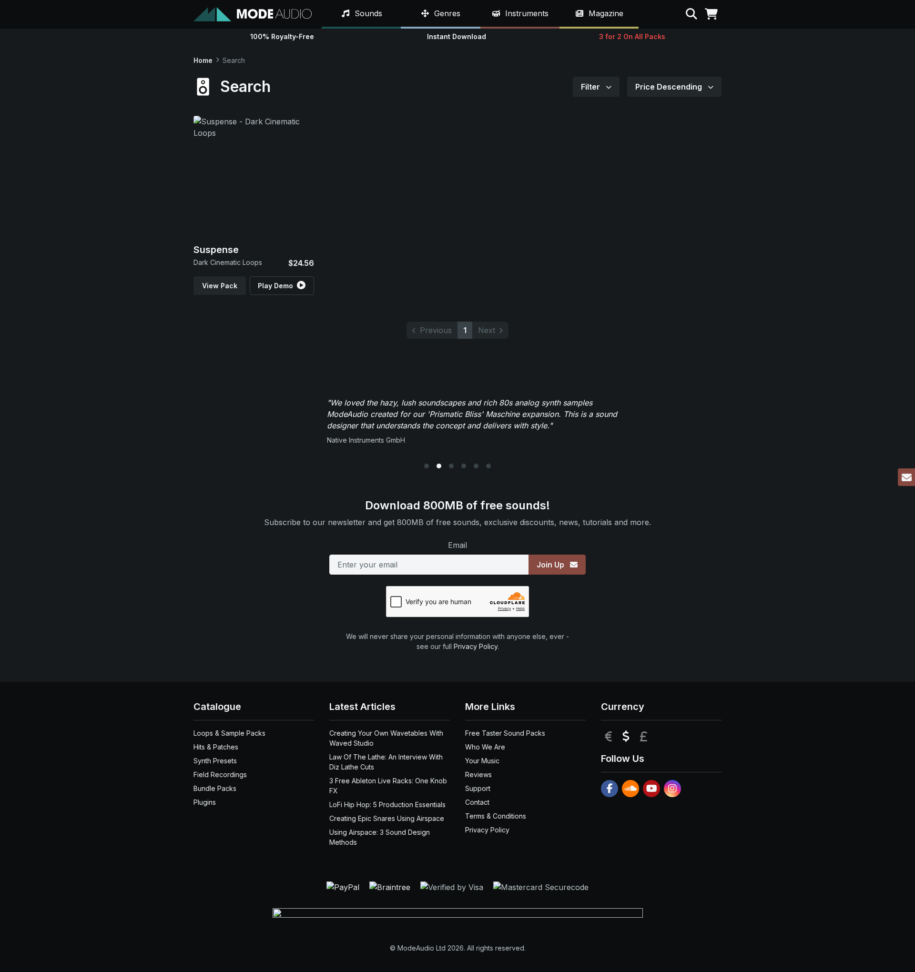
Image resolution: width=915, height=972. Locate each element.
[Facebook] (609, 788)
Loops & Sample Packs (229, 733)
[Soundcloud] (630, 788)
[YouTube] (651, 788)
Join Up (551, 564)
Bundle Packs (214, 788)
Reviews (478, 774)
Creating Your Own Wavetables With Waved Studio (386, 738)
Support (477, 788)
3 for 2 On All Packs (632, 36)
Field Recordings (220, 774)
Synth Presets (215, 761)
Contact (477, 802)
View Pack (219, 286)
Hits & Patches (215, 747)
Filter (591, 86)
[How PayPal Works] (344, 886)
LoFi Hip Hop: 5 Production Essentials (387, 804)
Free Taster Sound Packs (505, 733)
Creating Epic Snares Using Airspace (386, 818)
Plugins (204, 802)
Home (203, 60)
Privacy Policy (476, 646)
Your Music (482, 761)
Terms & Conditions (495, 816)
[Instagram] (672, 788)
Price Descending (669, 86)
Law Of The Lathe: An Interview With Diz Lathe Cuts (386, 762)
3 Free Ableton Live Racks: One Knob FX (388, 786)
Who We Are (485, 747)
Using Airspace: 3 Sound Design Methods (379, 837)
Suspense (216, 249)
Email (457, 545)
